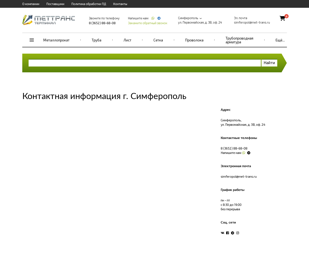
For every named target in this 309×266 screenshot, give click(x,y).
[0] (282, 18)
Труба (96, 40)
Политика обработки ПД (88, 4)
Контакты (120, 4)
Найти (269, 62)
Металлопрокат (56, 40)
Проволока (194, 40)
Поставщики (55, 4)
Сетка (158, 40)
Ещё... (280, 40)
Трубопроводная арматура (239, 40)
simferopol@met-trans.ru (252, 22)
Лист (127, 40)
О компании (30, 4)
